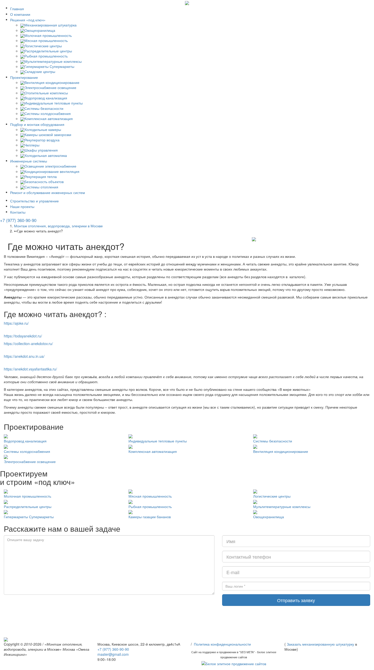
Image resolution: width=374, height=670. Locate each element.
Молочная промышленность (27, 496)
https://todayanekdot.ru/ (23, 335)
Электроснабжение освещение (30, 461)
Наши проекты (22, 206)
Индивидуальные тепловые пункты (157, 440)
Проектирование (24, 77)
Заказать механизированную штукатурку (320, 644)
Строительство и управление (34, 200)
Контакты (17, 212)
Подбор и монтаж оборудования (37, 124)
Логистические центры (272, 496)
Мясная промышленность (150, 496)
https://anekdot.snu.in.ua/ (24, 356)
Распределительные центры (27, 506)
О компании (20, 14)
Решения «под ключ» (28, 19)
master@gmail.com (113, 654)
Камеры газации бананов (149, 516)
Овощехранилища (268, 516)
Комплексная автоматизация (152, 451)
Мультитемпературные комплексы (281, 506)
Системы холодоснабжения (27, 451)
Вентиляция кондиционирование (280, 451)
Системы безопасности (272, 440)
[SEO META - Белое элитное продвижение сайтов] (234, 663)
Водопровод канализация (25, 440)
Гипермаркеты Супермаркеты (29, 516)
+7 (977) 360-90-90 (18, 220)
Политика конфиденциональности (222, 644)
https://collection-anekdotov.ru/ (28, 343)
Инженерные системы (28, 160)
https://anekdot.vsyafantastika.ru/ (30, 368)
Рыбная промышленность (150, 506)
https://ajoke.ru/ (16, 323)
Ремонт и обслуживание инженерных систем (47, 192)
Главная (17, 8)
